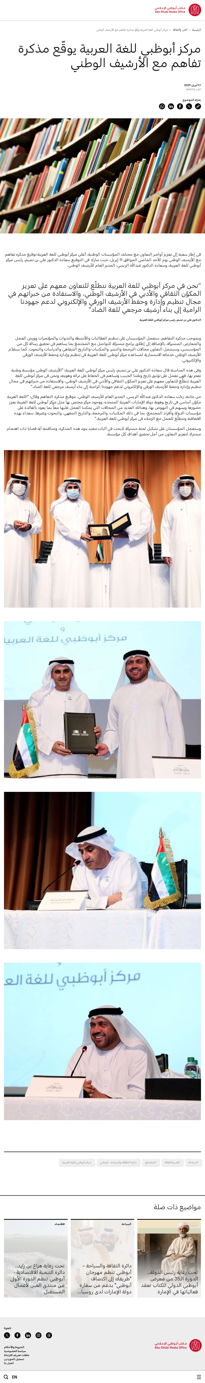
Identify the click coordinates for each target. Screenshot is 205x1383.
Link (198, 106)
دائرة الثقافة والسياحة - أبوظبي (118, 1162)
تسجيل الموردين (14, 1359)
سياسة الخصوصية (15, 1351)
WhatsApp (162, 106)
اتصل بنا (9, 1363)
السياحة (193, 1162)
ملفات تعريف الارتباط (16, 1355)
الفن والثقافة (180, 29)
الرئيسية (196, 29)
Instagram (39, 1335)
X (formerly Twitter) (189, 106)
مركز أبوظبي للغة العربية (76, 1162)
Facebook (180, 106)
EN (14, 1377)
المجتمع (150, 1162)
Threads (49, 1335)
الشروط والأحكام (14, 1347)
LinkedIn (171, 106)
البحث (6, 1377)
